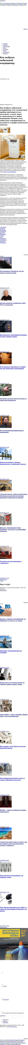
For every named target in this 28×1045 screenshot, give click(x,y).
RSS (19, 1044)
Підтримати (6, 52)
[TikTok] (8, 5)
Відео (4, 48)
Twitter (12, 1044)
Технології (6, 999)
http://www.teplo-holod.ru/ (9, 171)
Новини (5, 45)
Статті (4, 50)
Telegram (13, 1041)
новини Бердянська (12, 1026)
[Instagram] (13, 3)
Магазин (5, 53)
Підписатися (3, 590)
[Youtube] (3, 5)
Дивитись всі (3, 579)
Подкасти (5, 49)
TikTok (17, 1043)
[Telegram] (20, 3)
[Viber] (25, 3)
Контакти (5, 1022)
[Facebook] (7, 3)
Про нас (5, 1021)
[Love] (2, 3)
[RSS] (24, 5)
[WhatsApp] (14, 5)
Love (5, 1040)
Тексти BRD (6, 46)
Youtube (7, 1043)
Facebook (16, 1040)
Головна (5, 43)
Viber (21, 1041)
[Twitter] (20, 5)
